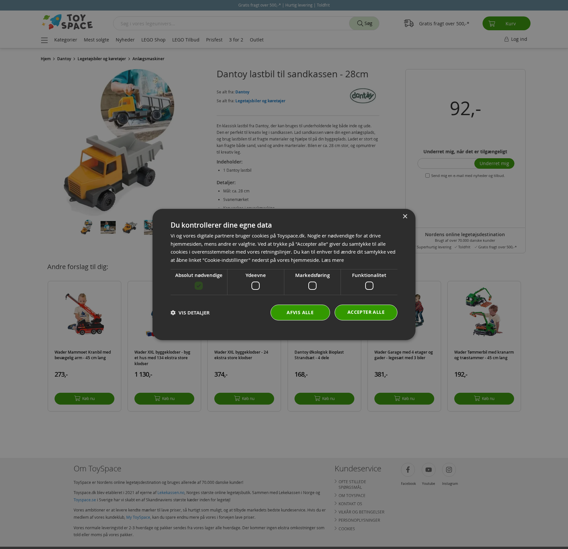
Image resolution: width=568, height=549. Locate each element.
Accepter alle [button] (366, 312)
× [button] (404, 216)
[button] (190, 312)
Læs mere (332, 260)
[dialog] (284, 274)
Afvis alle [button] (300, 312)
